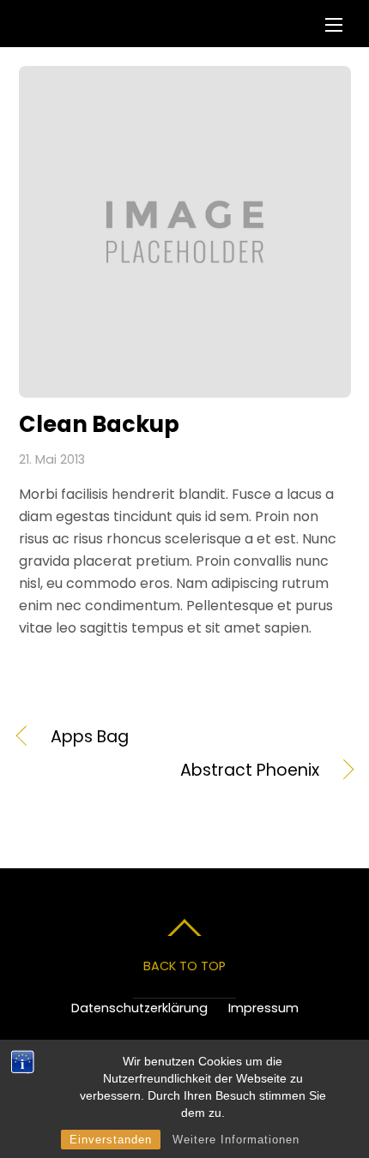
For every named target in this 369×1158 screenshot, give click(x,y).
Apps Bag (90, 737)
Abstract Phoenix (169, 770)
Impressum (263, 1008)
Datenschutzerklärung (139, 1008)
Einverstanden (111, 1139)
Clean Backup (99, 424)
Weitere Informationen (235, 1139)
